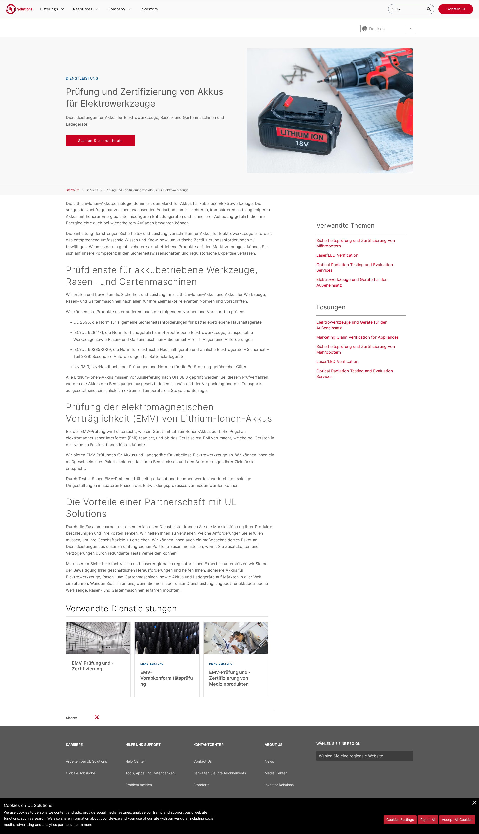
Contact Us (202, 761)
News (269, 761)
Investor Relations (279, 785)
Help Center (135, 761)
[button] (52, 9)
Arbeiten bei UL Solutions (86, 761)
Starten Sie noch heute (100, 140)
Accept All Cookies (457, 819)
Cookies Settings (400, 819)
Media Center (276, 773)
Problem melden (138, 785)
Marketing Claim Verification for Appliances (357, 337)
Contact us (455, 9)
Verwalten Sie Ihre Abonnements (219, 773)
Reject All (427, 819)
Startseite (72, 190)
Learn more (83, 824)
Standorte (201, 785)
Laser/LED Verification (337, 255)
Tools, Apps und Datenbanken (150, 773)
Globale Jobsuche (80, 773)
